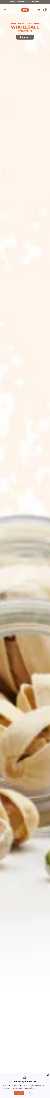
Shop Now (25, 37)
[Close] (48, 1075)
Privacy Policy (28, 1088)
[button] (4, 10)
